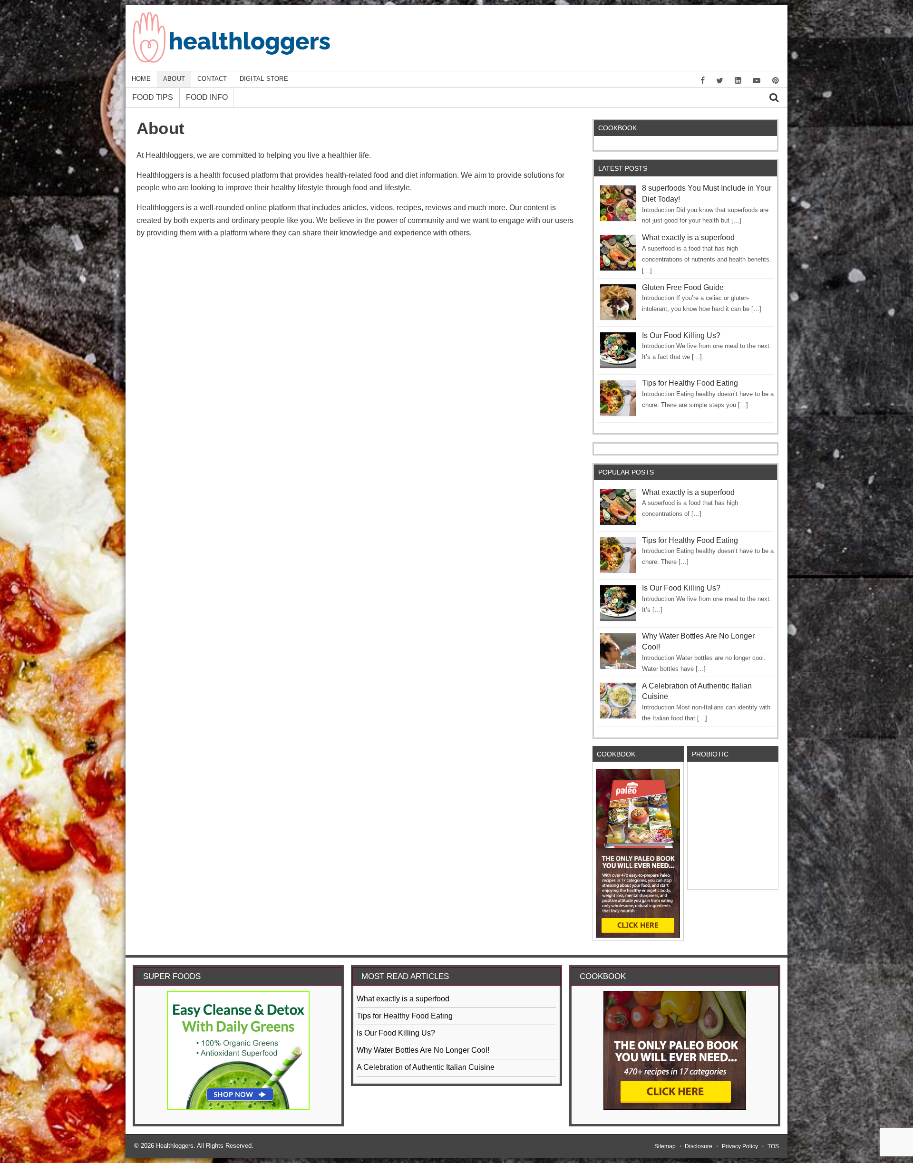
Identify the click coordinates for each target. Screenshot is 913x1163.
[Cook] (638, 853)
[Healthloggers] (231, 60)
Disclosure (698, 1146)
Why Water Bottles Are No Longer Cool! (423, 1050)
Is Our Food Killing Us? (681, 335)
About (174, 78)
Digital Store (264, 78)
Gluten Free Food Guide (683, 287)
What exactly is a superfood (688, 237)
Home (141, 78)
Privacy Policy (740, 1146)
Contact (212, 78)
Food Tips (152, 97)
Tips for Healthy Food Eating (690, 383)
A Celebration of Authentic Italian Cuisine (426, 1067)
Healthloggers (175, 1145)
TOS (773, 1146)
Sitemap (665, 1146)
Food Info (207, 97)
